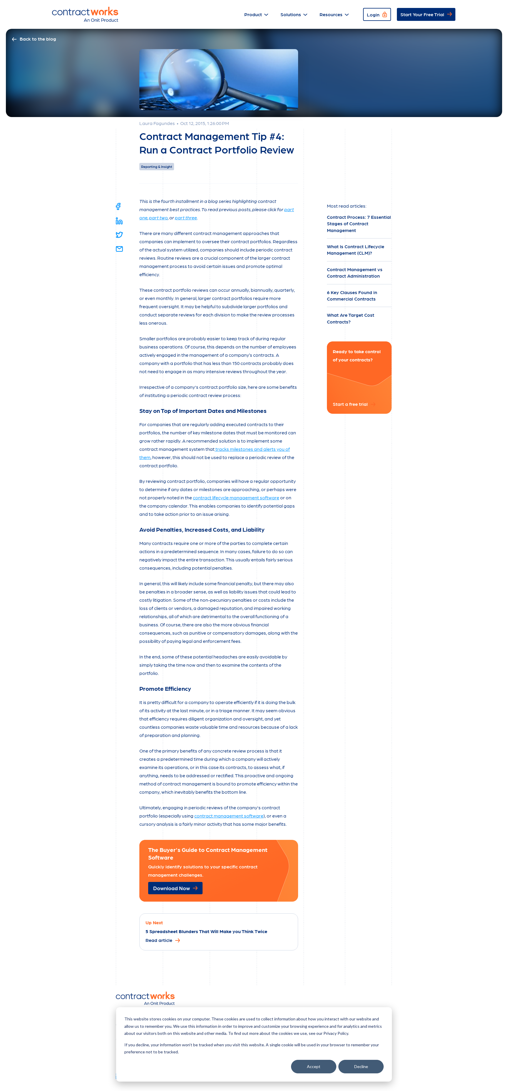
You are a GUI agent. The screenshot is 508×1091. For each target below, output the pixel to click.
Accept (313, 1066)
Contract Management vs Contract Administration (354, 272)
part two (158, 217)
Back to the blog (38, 38)
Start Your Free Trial (422, 14)
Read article (159, 939)
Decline (361, 1066)
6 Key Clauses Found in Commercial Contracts (352, 295)
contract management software (228, 815)
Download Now (171, 888)
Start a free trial (350, 403)
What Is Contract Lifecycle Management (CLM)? (355, 249)
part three (186, 217)
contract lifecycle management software (236, 497)
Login (373, 14)
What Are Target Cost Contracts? (350, 318)
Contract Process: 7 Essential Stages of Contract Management (359, 223)
